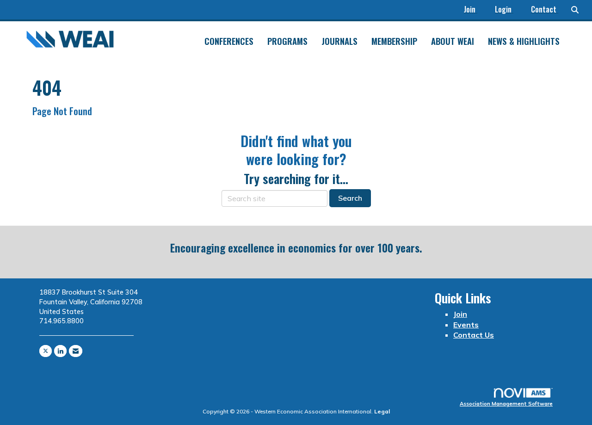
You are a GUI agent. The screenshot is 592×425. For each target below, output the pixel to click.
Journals (339, 41)
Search (350, 198)
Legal (382, 411)
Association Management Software (506, 403)
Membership (394, 41)
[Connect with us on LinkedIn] (60, 351)
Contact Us (473, 334)
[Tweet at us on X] (45, 351)
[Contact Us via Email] (75, 351)
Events (466, 324)
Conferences (228, 41)
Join (460, 314)
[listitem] (474, 9)
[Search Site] (578, 9)
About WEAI (452, 41)
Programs (287, 41)
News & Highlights (524, 41)
